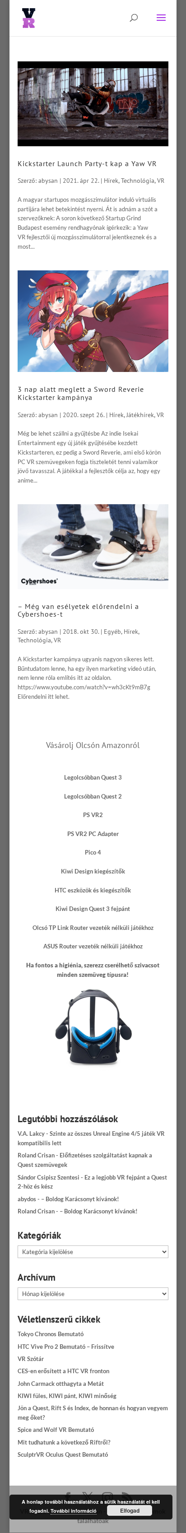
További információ (74, 1510)
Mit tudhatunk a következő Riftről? (64, 1442)
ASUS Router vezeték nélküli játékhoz (93, 946)
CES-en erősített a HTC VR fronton (63, 1371)
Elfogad (130, 1510)
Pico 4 (93, 852)
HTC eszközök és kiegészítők (93, 890)
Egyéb (112, 631)
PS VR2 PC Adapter (93, 833)
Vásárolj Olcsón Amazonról (93, 745)
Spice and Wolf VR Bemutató (56, 1429)
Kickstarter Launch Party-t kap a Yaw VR (87, 163)
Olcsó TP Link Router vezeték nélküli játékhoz (93, 927)
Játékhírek (140, 415)
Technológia (137, 181)
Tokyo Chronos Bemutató (51, 1334)
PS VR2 (93, 814)
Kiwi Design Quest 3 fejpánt (93, 908)
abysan (48, 181)
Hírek (111, 181)
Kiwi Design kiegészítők (93, 871)
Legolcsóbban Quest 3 (93, 777)
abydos (27, 1199)
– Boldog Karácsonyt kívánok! (80, 1199)
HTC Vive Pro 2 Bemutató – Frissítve (66, 1346)
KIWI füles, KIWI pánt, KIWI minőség (67, 1395)
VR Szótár (31, 1358)
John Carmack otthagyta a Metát (61, 1383)
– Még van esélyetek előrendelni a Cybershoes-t (78, 610)
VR (160, 181)
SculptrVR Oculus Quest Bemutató (63, 1454)
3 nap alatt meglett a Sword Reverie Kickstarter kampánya (81, 393)
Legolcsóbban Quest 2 (93, 796)
